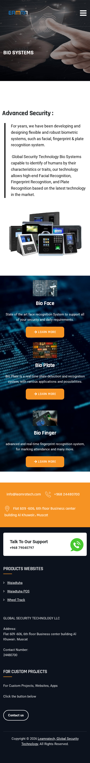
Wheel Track (16, 600)
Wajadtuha (14, 583)
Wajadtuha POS (18, 591)
